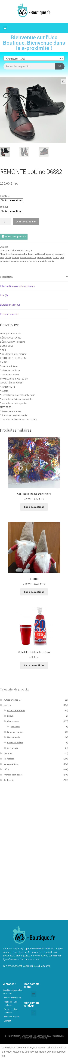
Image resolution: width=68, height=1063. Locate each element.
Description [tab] (6, 276)
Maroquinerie (13, 737)
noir (62, 257)
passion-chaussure (9, 261)
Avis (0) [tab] (4, 295)
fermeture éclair (28, 257)
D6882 (8, 257)
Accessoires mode (16, 710)
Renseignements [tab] (9, 314)
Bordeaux (29, 254)
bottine (38, 254)
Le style (28, 250)
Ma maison (9, 758)
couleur (4, 206)
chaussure (48, 254)
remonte (24, 261)
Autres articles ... (12, 699)
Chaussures (18, 250)
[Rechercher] (60, 66)
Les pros (8, 753)
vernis (51, 261)
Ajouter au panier (26, 221)
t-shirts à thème (15, 742)
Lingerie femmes (15, 732)
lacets (56, 257)
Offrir (6, 769)
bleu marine (17, 254)
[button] (5, 28)
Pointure (5, 195)
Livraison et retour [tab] (10, 304)
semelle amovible (38, 261)
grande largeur (44, 257)
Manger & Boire (11, 764)
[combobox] (34, 58)
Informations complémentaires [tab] (17, 286)
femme (15, 257)
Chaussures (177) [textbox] (33, 58)
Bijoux (10, 715)
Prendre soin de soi (13, 774)
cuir (2, 257)
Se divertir (9, 780)
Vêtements (12, 748)
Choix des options (34, 506)
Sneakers (15, 726)
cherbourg (60, 254)
